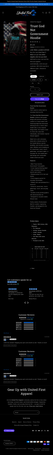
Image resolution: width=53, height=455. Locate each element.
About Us (14, 422)
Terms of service (46, 448)
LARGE (34, 79)
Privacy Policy (36, 422)
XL (40, 79)
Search (20, 422)
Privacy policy (38, 448)
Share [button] (33, 268)
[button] (3, 12)
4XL (39, 84)
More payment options (40, 102)
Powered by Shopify (22, 448)
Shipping (32, 47)
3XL (33, 84)
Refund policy (31, 448)
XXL (47, 80)
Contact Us (36, 425)
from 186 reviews (12, 284)
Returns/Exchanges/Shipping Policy (23, 425)
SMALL (33, 76)
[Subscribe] (37, 412)
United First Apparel (13, 448)
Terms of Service (27, 422)
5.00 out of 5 (30, 317)
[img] (27, 282)
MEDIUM (42, 77)
